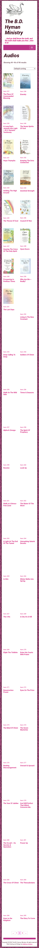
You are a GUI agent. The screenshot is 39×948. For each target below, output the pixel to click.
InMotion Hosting (27, 944)
